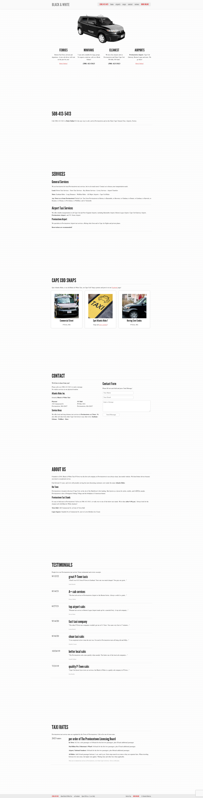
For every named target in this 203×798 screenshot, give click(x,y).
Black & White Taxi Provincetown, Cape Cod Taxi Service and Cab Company (66, 4)
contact (130, 4)
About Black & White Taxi (66, 796)
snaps (124, 4)
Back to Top (128, 796)
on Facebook (77, 796)
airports (118, 4)
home (111, 4)
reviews (137, 4)
